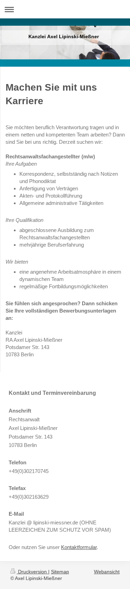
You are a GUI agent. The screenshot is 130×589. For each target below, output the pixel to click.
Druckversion (32, 571)
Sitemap (60, 571)
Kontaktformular (79, 547)
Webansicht (107, 571)
